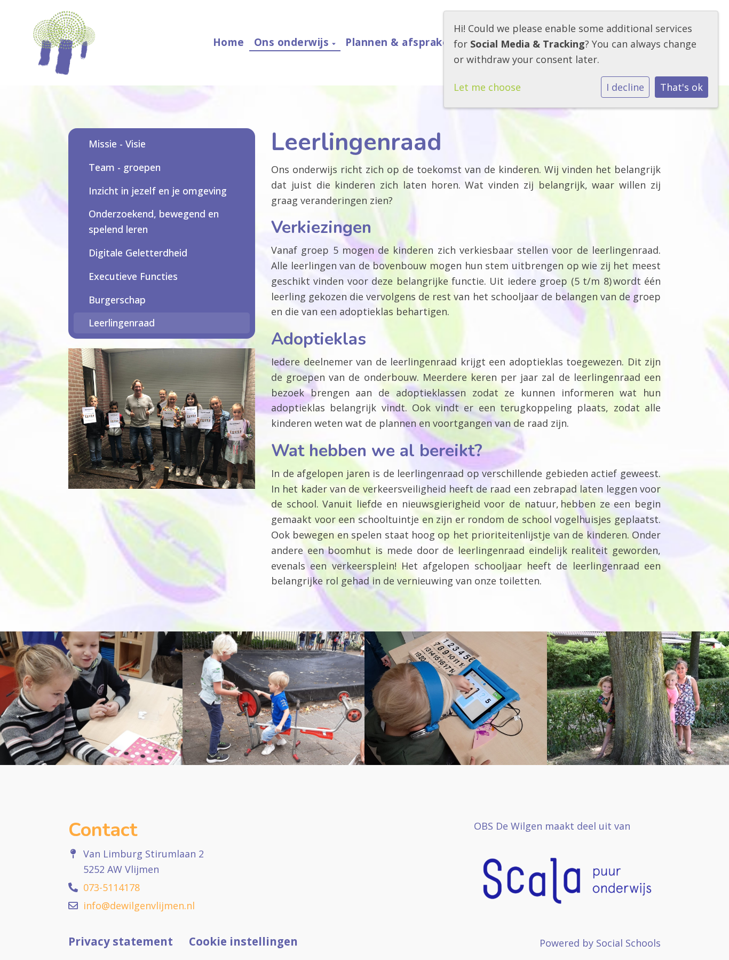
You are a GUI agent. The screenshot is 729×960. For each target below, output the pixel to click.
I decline (625, 87)
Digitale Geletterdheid (138, 252)
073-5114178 (111, 887)
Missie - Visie (117, 143)
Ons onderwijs (293, 42)
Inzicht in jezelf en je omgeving (158, 190)
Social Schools (628, 942)
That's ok (681, 87)
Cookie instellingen (243, 941)
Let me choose (487, 87)
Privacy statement (120, 941)
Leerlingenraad (122, 322)
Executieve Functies (133, 276)
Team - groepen (125, 167)
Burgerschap (117, 299)
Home (228, 42)
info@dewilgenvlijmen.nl (139, 905)
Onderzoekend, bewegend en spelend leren (154, 221)
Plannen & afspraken (401, 42)
